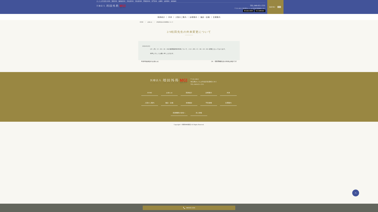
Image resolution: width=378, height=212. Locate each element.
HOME (141, 22)
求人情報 (199, 113)
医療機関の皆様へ (179, 113)
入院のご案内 (180, 17)
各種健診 (189, 103)
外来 (170, 17)
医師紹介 (161, 17)
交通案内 (216, 17)
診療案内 (193, 17)
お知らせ (149, 22)
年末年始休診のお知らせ (150, 61)
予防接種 (209, 103)
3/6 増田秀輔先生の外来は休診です (224, 61)
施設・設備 (205, 17)
